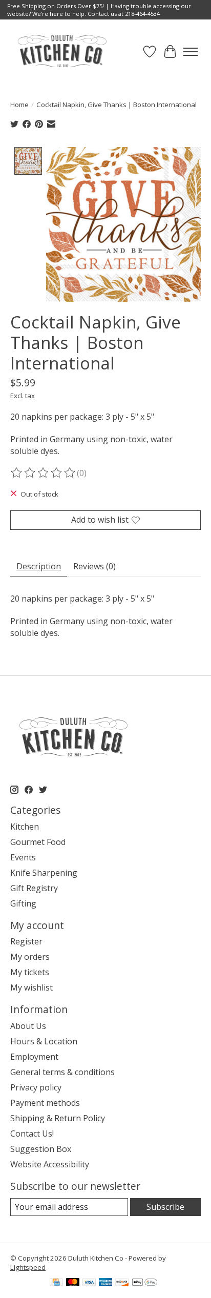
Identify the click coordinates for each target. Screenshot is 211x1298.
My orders (30, 956)
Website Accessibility (49, 1164)
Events (23, 857)
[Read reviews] (43, 473)
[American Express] (105, 1283)
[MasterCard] (72, 1283)
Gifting (23, 903)
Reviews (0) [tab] (94, 566)
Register (26, 941)
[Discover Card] (122, 1283)
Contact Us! (32, 1133)
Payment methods (45, 1102)
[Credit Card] (56, 1283)
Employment (34, 1056)
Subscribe (165, 1206)
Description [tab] (38, 566)
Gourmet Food (38, 842)
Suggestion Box (40, 1149)
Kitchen (24, 826)
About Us (28, 1026)
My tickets (29, 972)
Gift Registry (34, 888)
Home (19, 104)
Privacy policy (35, 1087)
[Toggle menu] (190, 52)
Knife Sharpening (43, 872)
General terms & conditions (62, 1072)
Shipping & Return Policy (57, 1118)
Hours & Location (43, 1041)
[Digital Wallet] (144, 1283)
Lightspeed (28, 1267)
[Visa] (89, 1283)
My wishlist (31, 987)
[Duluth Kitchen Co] (61, 51)
